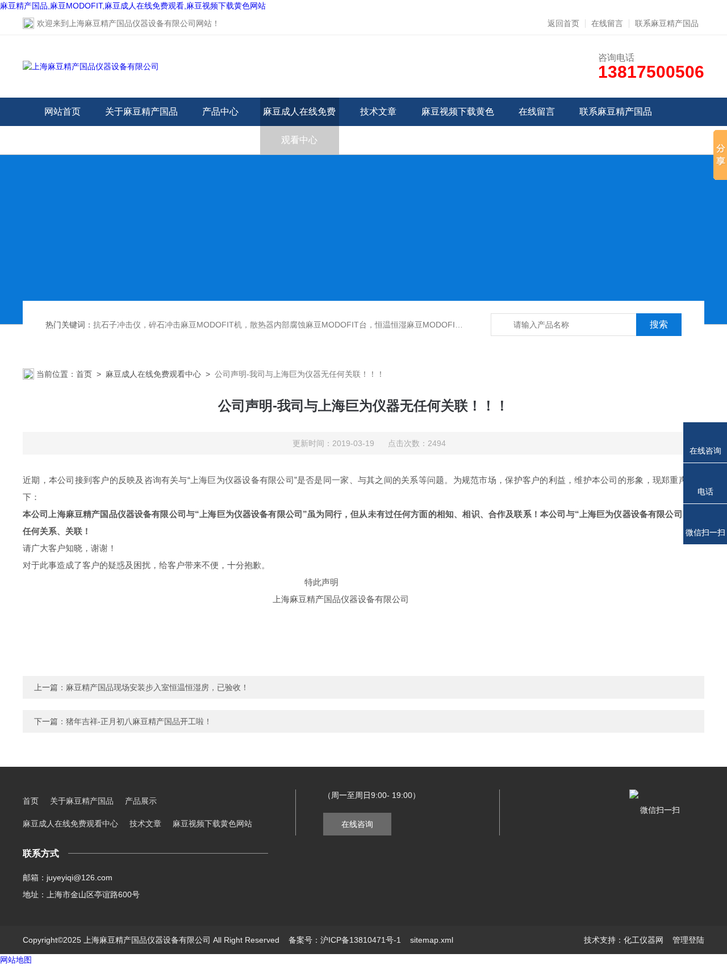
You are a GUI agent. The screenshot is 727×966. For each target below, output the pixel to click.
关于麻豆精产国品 (141, 111)
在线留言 (607, 23)
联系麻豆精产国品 (667, 23)
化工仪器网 (643, 939)
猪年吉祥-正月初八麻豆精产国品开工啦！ (139, 721)
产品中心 (220, 111)
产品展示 (141, 800)
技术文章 (378, 111)
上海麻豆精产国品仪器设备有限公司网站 (140, 23)
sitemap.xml (431, 939)
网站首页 (62, 111)
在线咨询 (357, 824)
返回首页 (563, 23)
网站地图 (16, 959)
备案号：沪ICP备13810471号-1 (345, 939)
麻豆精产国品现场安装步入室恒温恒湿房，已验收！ (157, 687)
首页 (84, 374)
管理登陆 (688, 939)
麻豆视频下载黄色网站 (457, 126)
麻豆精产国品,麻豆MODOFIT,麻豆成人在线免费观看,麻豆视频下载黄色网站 (133, 5)
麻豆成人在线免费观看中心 (299, 126)
